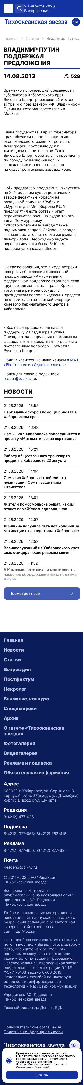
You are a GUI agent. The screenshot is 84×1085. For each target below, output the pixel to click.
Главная (11, 38)
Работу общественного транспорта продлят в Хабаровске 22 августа (37, 458)
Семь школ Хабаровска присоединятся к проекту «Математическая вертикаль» (42, 436)
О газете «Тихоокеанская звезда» (34, 730)
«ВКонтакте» (15, 364)
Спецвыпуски (20, 708)
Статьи (32, 38)
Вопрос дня (17, 669)
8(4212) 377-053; (19, 833)
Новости (14, 650)
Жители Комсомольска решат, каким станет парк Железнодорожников (39, 506)
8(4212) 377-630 (52, 850)
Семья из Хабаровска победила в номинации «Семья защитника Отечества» (35, 482)
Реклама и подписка (28, 763)
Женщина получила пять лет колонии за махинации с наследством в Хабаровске (41, 528)
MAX (74, 360)
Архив (11, 718)
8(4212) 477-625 (19, 817)
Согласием (23, 1067)
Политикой (41, 1067)
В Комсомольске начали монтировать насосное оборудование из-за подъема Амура (40, 574)
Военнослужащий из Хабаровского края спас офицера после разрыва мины (41, 550)
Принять (42, 1075)
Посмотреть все (44, 594)
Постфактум (19, 679)
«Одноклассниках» (49, 364)
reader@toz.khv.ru (20, 378)
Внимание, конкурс (26, 699)
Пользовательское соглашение (32, 1027)
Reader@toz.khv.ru (20, 867)
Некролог (15, 689)
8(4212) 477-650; (19, 850)
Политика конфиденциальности (33, 1031)
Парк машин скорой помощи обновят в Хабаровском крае (40, 414)
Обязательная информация (36, 772)
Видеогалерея (21, 753)
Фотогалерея (19, 743)
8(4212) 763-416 (51, 833)
